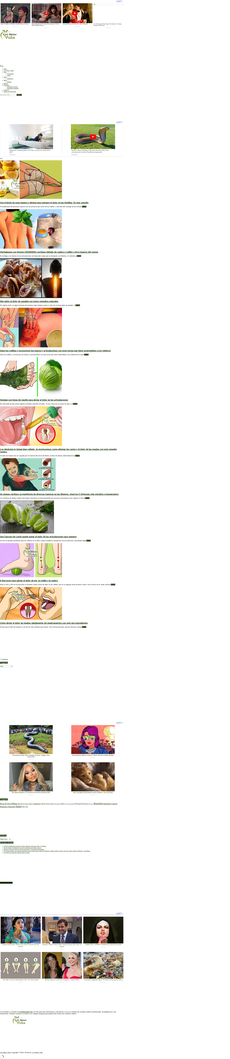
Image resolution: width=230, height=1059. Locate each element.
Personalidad (71, 804)
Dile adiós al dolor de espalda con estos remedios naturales (29, 301)
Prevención (79, 804)
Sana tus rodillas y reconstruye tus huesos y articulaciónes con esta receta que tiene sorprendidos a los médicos (55, 350)
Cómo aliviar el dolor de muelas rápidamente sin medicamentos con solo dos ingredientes (44, 623)
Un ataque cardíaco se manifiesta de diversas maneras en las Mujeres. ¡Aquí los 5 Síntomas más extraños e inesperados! (59, 494)
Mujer (63, 804)
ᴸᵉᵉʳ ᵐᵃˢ (84, 206)
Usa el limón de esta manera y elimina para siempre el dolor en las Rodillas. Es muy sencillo (44, 202)
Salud (19, 806)
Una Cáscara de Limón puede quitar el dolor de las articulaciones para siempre (38, 536)
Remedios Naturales (7, 807)
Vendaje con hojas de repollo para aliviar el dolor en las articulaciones (34, 400)
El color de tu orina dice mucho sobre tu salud (17, 852)
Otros (66, 804)
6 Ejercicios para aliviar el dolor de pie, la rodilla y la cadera (29, 580)
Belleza (14, 803)
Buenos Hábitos (29, 804)
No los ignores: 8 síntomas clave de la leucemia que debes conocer (22, 848)
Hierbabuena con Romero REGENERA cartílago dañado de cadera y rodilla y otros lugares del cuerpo (49, 252)
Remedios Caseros (110, 804)
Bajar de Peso (5, 803)
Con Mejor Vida (5, 1052)
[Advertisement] (62, 52)
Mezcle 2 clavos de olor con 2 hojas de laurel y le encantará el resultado (24, 849)
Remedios (98, 803)
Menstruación (57, 804)
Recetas (85, 804)
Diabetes (48, 804)
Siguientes (5, 659)
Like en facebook (6, 883)
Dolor (52, 804)
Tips (23, 807)
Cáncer (43, 804)
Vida (26, 807)
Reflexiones (90, 803)
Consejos (36, 804)
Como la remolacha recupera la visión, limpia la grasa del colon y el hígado (25, 846)
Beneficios (21, 804)
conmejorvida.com (26, 1012)
